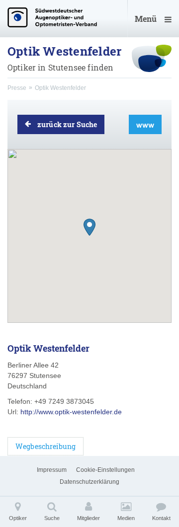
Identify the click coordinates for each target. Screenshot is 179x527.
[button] (89, 227)
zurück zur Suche (67, 124)
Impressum (52, 469)
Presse (16, 87)
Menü (146, 18)
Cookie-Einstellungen (105, 469)
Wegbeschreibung (45, 446)
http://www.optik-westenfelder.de (71, 412)
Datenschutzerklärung (89, 481)
